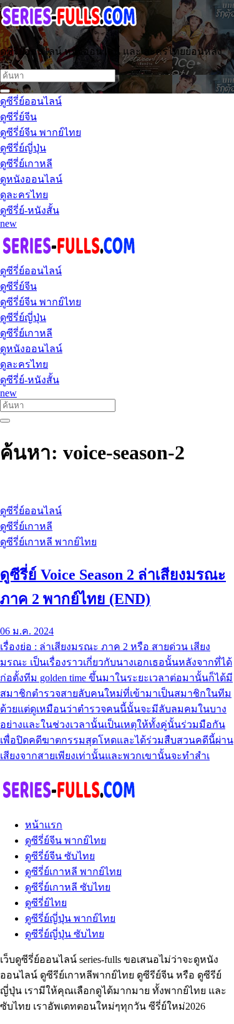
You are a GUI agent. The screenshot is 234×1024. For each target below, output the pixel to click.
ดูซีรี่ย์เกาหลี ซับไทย (67, 887)
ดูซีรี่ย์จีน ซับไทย (60, 856)
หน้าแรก (43, 825)
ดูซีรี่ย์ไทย (46, 902)
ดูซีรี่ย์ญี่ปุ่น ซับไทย (64, 934)
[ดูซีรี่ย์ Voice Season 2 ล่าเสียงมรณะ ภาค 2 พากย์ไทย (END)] (117, 487)
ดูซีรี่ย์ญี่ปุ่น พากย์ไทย (70, 918)
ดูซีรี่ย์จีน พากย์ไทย (65, 840)
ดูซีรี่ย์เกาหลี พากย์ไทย (73, 871)
